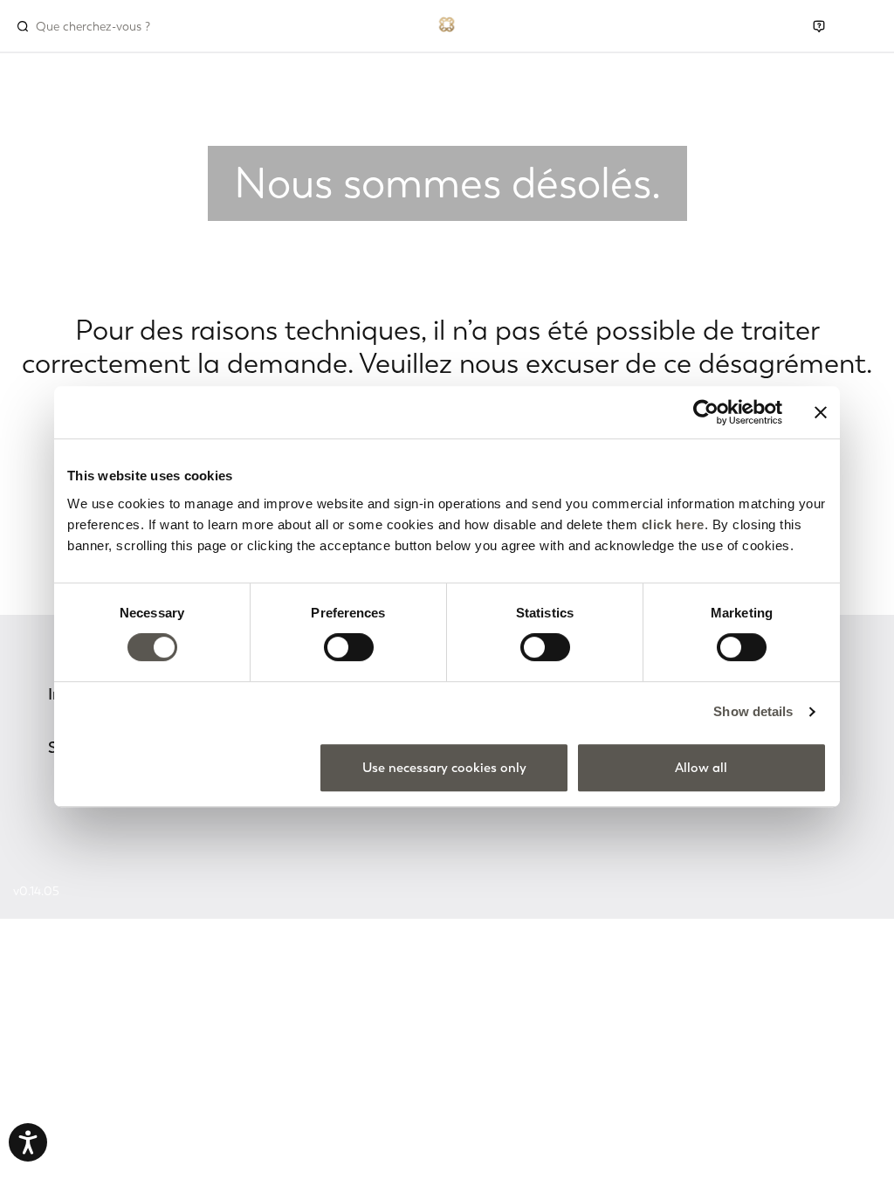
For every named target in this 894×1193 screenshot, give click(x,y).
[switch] (349, 647)
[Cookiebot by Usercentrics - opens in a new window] (705, 412)
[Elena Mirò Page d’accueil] (447, 22)
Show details (753, 711)
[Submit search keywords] (22, 26)
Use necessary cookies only (444, 767)
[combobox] (110, 26)
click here (673, 524)
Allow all (701, 767)
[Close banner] (821, 412)
